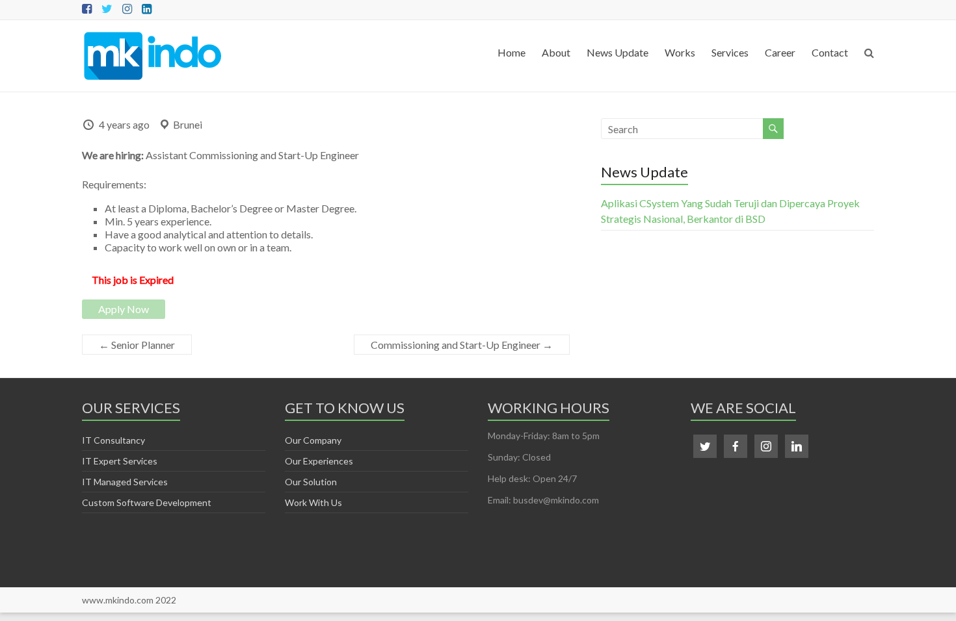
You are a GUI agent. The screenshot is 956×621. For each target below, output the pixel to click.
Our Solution (311, 481)
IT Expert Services (119, 460)
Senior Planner (137, 344)
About (556, 52)
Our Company (313, 440)
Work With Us (313, 502)
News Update (617, 52)
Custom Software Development (146, 502)
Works (680, 52)
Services (730, 52)
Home (511, 52)
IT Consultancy (113, 440)
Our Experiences (319, 460)
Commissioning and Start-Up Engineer (462, 344)
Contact (830, 52)
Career (780, 52)
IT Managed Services (125, 481)
